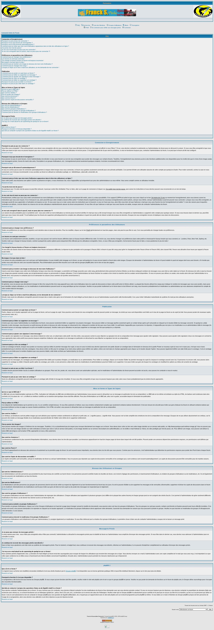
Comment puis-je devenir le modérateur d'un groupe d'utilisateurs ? (24, 112)
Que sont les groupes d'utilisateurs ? (14, 109)
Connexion (127, 27)
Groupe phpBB (71, 571)
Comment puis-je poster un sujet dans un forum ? (18, 73)
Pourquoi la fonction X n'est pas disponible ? (17, 129)
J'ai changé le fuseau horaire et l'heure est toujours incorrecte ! (23, 60)
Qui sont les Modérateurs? (10, 107)
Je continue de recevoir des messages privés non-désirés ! (21, 120)
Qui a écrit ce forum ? (9, 127)
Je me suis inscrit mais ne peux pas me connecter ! (19, 50)
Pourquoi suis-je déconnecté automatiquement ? (18, 44)
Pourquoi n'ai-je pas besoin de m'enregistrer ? (17, 43)
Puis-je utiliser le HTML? (10, 91)
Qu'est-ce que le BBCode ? (11, 89)
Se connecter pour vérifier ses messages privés (106, 27)
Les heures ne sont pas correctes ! (13, 59)
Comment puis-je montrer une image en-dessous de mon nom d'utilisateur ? (27, 64)
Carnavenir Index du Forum (10, 33)
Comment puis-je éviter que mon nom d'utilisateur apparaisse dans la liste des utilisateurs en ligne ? (35, 46)
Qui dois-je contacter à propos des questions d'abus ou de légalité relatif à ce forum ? (30, 131)
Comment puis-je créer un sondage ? (14, 78)
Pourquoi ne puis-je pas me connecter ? (15, 41)
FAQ (78, 25)
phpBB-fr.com (111, 617)
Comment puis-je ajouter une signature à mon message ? (21, 77)
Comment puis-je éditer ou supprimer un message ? (19, 75)
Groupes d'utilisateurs (115, 25)
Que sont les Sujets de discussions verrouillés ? (18, 100)
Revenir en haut (7, 153)
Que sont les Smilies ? (9, 93)
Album (126, 25)
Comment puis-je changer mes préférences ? (17, 57)
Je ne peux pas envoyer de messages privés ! (17, 118)
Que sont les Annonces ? (10, 96)
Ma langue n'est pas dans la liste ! (13, 62)
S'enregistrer (135, 25)
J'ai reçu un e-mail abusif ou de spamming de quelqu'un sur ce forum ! (25, 121)
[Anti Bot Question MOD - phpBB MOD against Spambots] (107, 621)
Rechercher (86, 25)
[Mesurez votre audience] (107, 627)
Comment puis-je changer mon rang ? (14, 66)
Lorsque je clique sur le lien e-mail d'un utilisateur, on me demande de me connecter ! (30, 67)
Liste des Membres (99, 25)
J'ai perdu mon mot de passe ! (12, 48)
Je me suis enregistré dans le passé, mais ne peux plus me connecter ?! (26, 51)
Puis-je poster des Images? (11, 94)
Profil (87, 27)
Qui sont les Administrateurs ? (12, 105)
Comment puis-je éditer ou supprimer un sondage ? (19, 80)
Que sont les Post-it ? (9, 98)
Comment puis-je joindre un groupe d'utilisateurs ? (19, 110)
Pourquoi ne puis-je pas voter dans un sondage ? (18, 83)
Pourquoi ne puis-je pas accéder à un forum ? (17, 82)
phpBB (112, 616)
